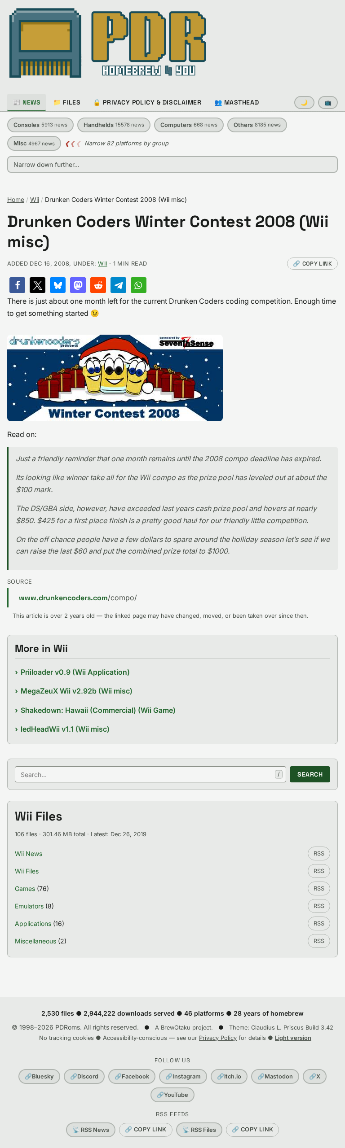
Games (25, 888)
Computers (188, 125)
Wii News (28, 853)
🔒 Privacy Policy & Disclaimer (147, 102)
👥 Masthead (236, 102)
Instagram (183, 1076)
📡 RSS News (90, 1129)
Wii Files (27, 871)
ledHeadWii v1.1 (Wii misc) (65, 729)
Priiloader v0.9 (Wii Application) (75, 672)
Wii (34, 199)
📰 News (26, 102)
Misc (34, 143)
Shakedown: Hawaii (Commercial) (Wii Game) (98, 710)
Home (15, 199)
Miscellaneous (35, 941)
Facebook (132, 1076)
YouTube (172, 1094)
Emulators (29, 906)
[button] (17, 285)
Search (310, 774)
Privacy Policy (218, 1038)
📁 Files (66, 102)
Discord (84, 1076)
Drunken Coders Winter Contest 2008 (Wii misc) (168, 232)
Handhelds (114, 125)
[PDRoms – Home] (108, 43)
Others (257, 125)
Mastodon (275, 1076)
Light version (293, 1038)
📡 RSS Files (199, 1129)
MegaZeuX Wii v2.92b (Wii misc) (77, 690)
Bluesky (39, 1076)
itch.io (229, 1076)
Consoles (40, 125)
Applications (33, 923)
